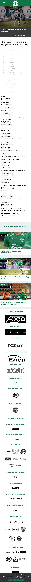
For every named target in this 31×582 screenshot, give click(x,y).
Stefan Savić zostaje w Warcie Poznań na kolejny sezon (15, 277)
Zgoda (10, 579)
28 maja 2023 (3, 235)
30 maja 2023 (3, 261)
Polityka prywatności (18, 579)
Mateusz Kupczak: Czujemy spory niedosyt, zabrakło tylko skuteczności (13, 303)
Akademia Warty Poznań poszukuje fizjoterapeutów (11, 251)
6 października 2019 (5, 286)
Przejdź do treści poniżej (20, 35)
